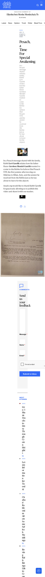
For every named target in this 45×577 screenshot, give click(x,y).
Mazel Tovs (38, 23)
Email (22, 356)
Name (22, 345)
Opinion (17, 23)
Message (22, 335)
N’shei (30, 23)
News (10, 23)
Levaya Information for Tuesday (23, 476)
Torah (24, 23)
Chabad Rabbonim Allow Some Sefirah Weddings (23, 518)
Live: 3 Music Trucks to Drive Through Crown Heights (23, 429)
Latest (4, 23)
